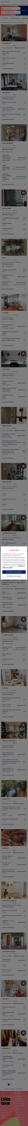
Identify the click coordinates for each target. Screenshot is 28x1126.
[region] (14, 563)
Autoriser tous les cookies (14, 572)
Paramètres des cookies (14, 576)
